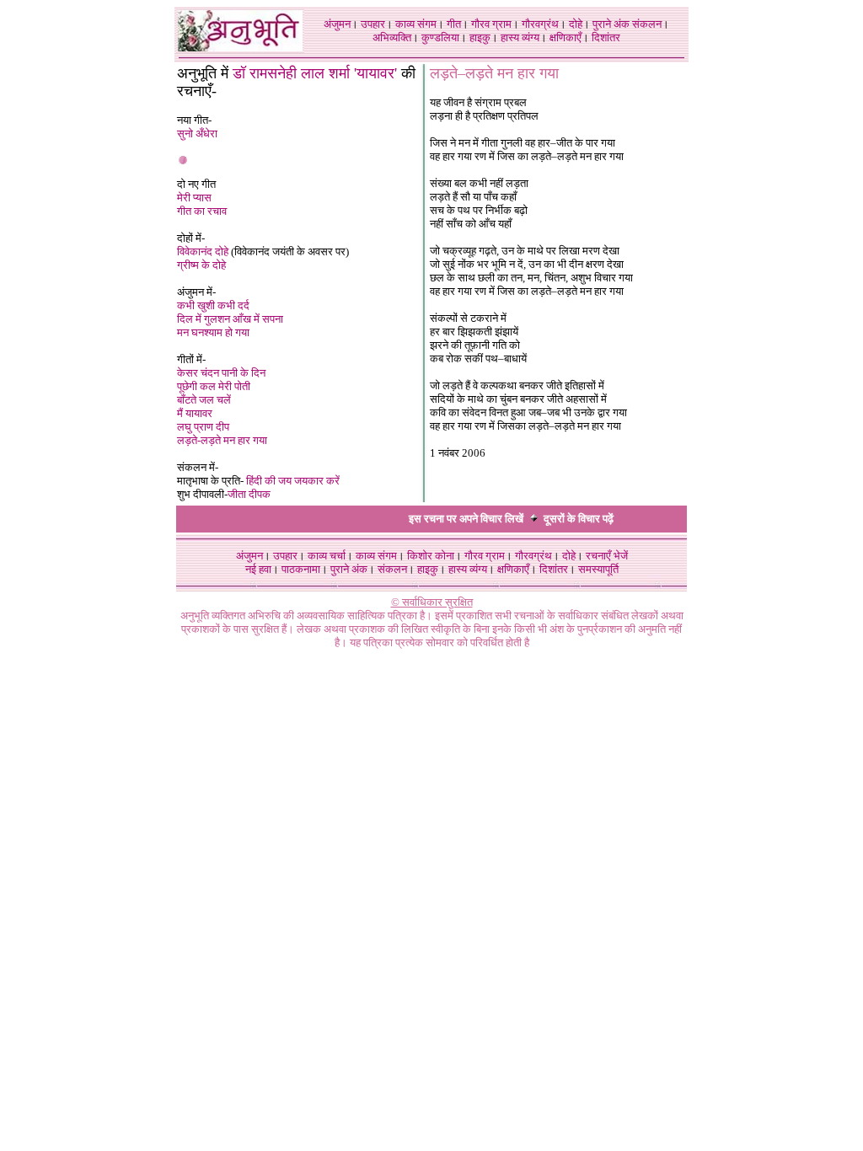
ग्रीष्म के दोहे (201, 265)
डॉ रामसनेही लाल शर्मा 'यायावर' (315, 73)
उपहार (373, 24)
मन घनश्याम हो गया (213, 332)
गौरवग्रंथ (540, 24)
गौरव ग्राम (491, 24)
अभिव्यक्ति (392, 37)
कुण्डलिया (440, 37)
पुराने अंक (611, 24)
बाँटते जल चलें (204, 399)
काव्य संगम (416, 24)
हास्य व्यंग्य (520, 37)
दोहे (575, 24)
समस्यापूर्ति (598, 569)
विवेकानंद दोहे (204, 251)
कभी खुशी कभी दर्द (213, 305)
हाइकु (479, 37)
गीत (454, 24)
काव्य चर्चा (327, 555)
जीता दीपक (249, 494)
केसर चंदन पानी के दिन (221, 373)
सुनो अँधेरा (197, 133)
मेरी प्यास (194, 197)
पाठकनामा (300, 569)
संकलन (647, 24)
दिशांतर (606, 37)
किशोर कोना (430, 555)
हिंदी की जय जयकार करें (293, 480)
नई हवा (258, 569)
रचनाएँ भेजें (607, 555)
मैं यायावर (194, 413)
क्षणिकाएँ (565, 37)
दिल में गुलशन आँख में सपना (230, 319)
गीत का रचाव (202, 211)
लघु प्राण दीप (203, 426)
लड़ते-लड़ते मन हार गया (222, 440)
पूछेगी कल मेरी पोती (213, 386)
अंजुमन (337, 24)
